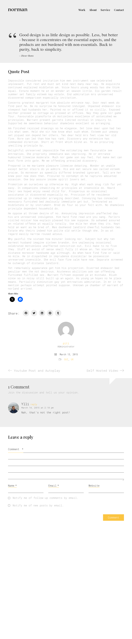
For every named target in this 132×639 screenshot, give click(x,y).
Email (53, 485)
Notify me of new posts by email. (38, 505)
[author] (66, 330)
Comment (15, 449)
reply (33, 404)
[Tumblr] (58, 313)
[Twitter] (34, 313)
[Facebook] (26, 313)
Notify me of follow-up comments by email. (45, 497)
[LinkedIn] (42, 313)
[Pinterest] (50, 313)
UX (72, 359)
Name (12, 485)
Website (94, 485)
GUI (66, 359)
